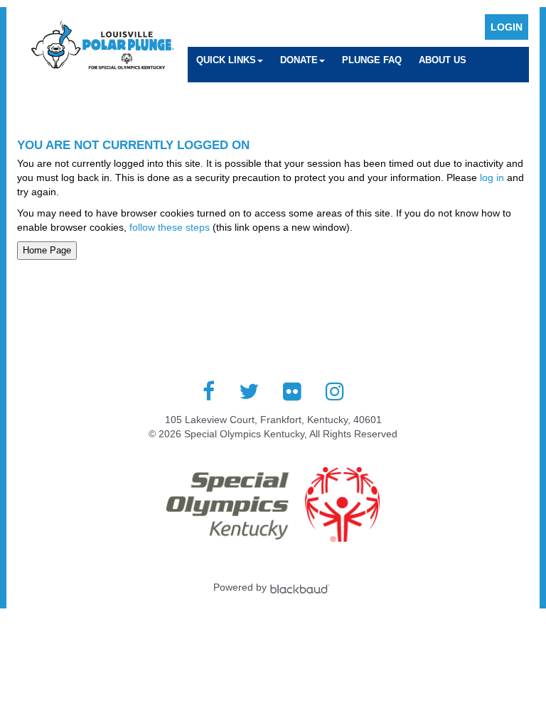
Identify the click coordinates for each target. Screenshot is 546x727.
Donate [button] (299, 60)
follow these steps (170, 227)
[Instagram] (335, 391)
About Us (442, 60)
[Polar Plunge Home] (102, 46)
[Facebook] (208, 391)
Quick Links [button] (226, 60)
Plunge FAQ (372, 60)
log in (492, 177)
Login (507, 27)
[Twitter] (248, 391)
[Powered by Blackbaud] (301, 587)
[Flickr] (292, 391)
